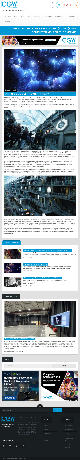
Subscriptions (69, 425)
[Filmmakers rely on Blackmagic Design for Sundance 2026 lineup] (12, 282)
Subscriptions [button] (58, 16)
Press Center (21, 28)
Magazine (48, 433)
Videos (23, 16)
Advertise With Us (70, 16)
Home (47, 425)
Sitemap (67, 444)
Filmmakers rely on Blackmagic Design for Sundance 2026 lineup (42, 278)
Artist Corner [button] (47, 16)
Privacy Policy (69, 429)
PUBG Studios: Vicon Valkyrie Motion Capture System (19, 338)
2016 (64, 28)
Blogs (29, 16)
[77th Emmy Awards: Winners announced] (12, 268)
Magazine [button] (7, 16)
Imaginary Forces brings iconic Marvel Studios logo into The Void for (47, 250)
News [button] (15, 16)
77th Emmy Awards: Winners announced (35, 264)
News (46, 429)
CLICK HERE (8, 351)
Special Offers (37, 16)
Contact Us (7, 21)
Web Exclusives (46, 28)
